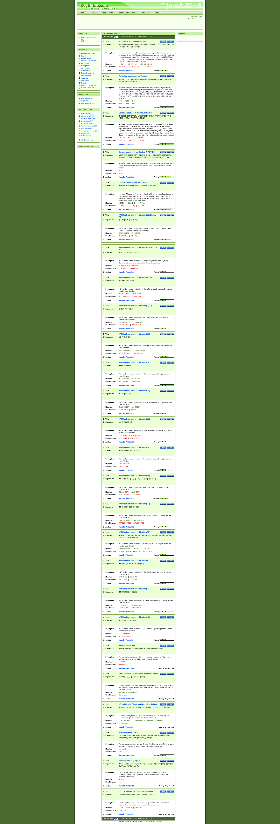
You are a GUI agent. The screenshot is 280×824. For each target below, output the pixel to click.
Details (163, 41)
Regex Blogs (85, 101)
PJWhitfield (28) (86, 123)
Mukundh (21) (86, 133)
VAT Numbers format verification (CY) (134, 391)
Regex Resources (87, 73)
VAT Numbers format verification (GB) (134, 532)
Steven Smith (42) (87, 116)
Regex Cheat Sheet (88, 53)
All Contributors (87, 140)
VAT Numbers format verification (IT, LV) (135, 306)
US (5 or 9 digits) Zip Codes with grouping (136, 791)
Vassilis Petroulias (126, 71)
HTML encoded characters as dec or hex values (138, 674)
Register (84, 83)
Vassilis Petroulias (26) (89, 126)
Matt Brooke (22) (87, 128)
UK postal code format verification (133, 182)
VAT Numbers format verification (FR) (134, 504)
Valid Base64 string (127, 645)
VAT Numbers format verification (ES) (134, 476)
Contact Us (85, 80)
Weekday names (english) (129, 761)
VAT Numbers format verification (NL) (134, 617)
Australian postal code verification (133, 76)
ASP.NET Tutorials (155, 821)
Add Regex (144, 13)
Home (82, 13)
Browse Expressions (126, 13)
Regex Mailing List (87, 103)
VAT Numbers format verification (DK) (134, 447)
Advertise (84, 78)
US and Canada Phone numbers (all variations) (138, 704)
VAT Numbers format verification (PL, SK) (136, 277)
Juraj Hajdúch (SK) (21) (89, 131)
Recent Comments (87, 88)
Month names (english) (128, 732)
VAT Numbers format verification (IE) (134, 561)
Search (94, 13)
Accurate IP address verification (132, 41)
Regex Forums (86, 98)
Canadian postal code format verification (135, 113)
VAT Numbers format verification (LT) (134, 589)
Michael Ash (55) (87, 114)
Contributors (85, 71)
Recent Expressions (88, 37)
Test (170, 41)
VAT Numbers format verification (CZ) (134, 419)
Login (157, 13)
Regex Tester (107, 13)
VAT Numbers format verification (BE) (134, 362)
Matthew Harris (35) (88, 118)
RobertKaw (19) (86, 136)
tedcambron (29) (87, 121)
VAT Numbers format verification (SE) (134, 334)
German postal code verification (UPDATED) (137, 152)
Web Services (86, 75)
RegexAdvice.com (141, 821)
